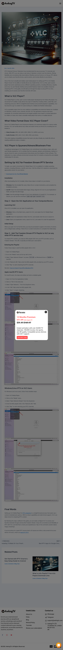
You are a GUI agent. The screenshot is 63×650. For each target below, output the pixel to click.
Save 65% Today (22, 337)
